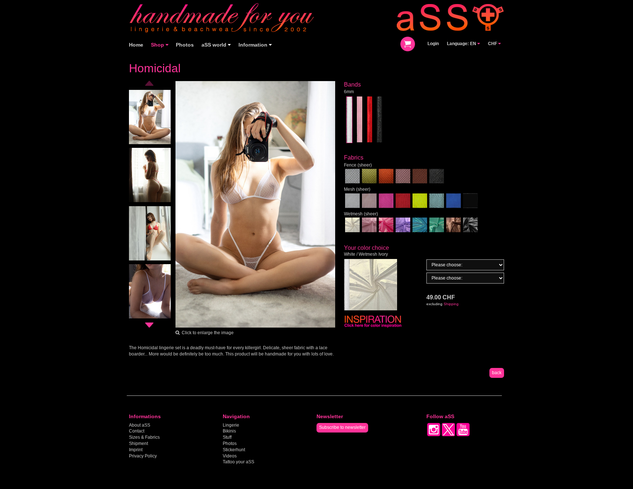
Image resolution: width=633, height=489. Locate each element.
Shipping (451, 304)
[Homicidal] (255, 204)
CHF (493, 43)
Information (253, 45)
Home (136, 45)
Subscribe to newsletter (342, 427)
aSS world (214, 45)
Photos (185, 45)
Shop (158, 45)
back (496, 372)
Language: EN (462, 43)
